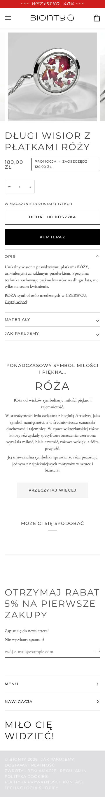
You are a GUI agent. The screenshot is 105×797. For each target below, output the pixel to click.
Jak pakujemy (22, 333)
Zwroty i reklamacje (31, 770)
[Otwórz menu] (13, 18)
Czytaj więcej (16, 301)
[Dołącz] (95, 651)
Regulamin (73, 770)
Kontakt (73, 782)
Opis (10, 256)
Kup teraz (52, 237)
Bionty (17, 759)
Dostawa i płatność (30, 765)
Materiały (17, 319)
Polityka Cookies (26, 776)
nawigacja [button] (19, 701)
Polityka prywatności (32, 782)
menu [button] (11, 683)
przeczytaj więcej (52, 490)
